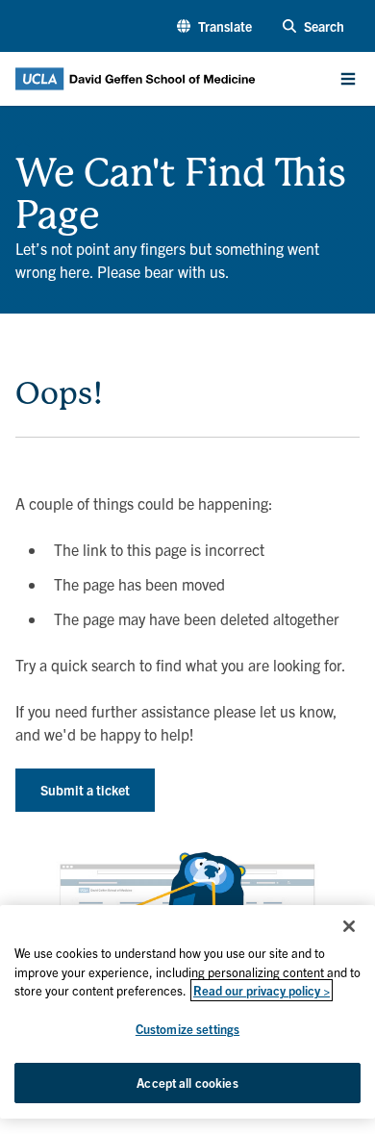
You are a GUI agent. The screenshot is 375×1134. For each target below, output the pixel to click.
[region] (187, 1012)
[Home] (23, 144)
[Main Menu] (348, 78)
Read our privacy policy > (261, 990)
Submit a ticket (85, 789)
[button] (214, 26)
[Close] (349, 926)
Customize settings (187, 1029)
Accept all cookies (187, 1082)
